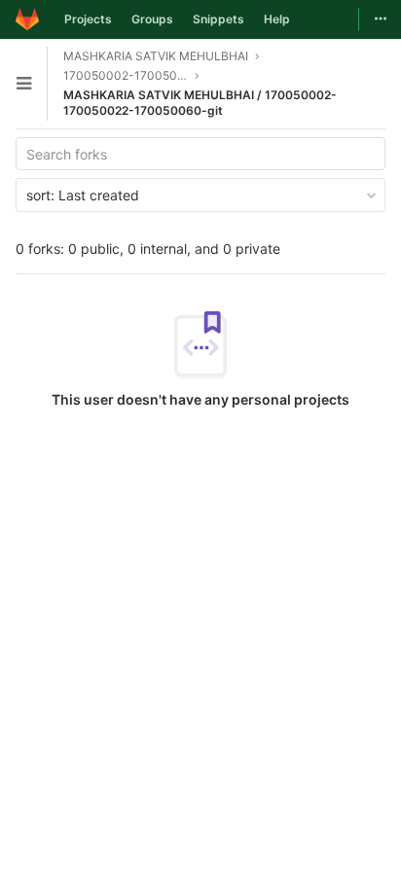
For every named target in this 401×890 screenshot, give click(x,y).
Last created (82, 195)
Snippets (218, 19)
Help (277, 19)
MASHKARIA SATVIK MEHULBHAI (155, 56)
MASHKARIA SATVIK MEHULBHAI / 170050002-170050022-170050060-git (200, 103)
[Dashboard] (27, 19)
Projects (88, 19)
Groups (152, 19)
